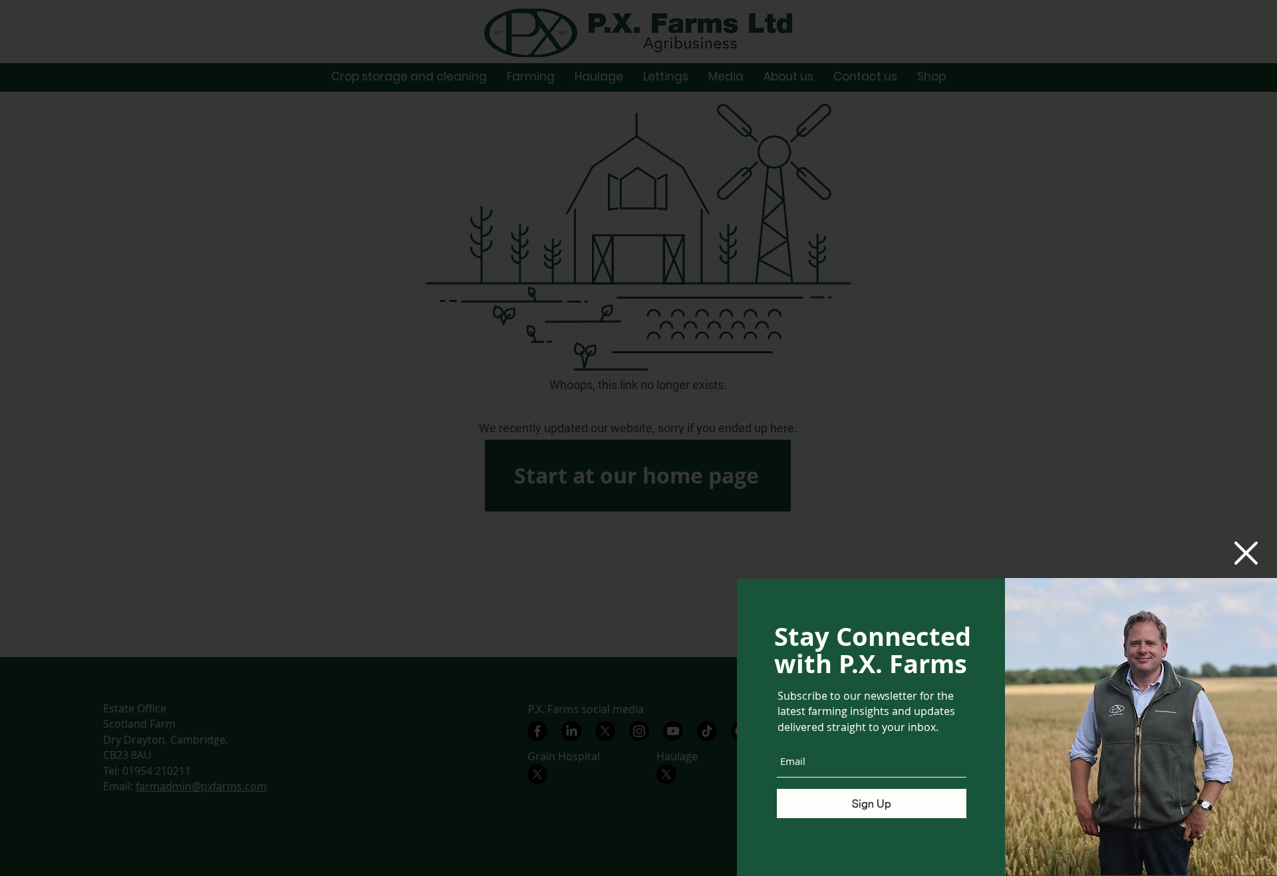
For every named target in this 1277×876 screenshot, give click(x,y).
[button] (1246, 553)
